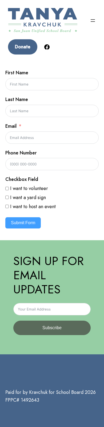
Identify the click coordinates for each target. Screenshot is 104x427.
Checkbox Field (21, 179)
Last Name (16, 99)
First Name (16, 72)
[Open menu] (93, 20)
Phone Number (21, 152)
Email (11, 126)
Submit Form (23, 222)
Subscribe (52, 327)
